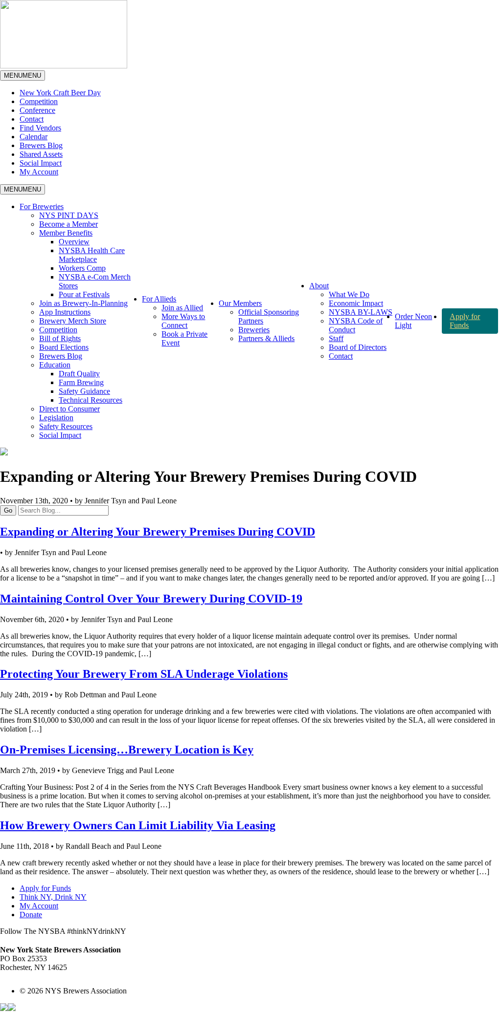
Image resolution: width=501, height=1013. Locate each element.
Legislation (56, 417)
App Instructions (65, 312)
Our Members (240, 303)
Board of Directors (358, 347)
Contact (32, 119)
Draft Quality (79, 373)
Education (54, 365)
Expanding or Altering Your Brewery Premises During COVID (157, 531)
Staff (336, 338)
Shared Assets (41, 154)
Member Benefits (65, 233)
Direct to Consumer (69, 409)
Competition (39, 101)
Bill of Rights (60, 338)
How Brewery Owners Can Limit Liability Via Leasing (137, 825)
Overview (74, 241)
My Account (39, 172)
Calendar (33, 136)
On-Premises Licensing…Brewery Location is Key (126, 749)
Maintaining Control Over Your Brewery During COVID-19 (151, 598)
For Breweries (42, 206)
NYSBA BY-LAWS (360, 312)
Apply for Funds (465, 320)
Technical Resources (90, 400)
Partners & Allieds (266, 338)
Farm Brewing (81, 382)
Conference (37, 110)
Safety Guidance (84, 391)
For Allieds (159, 299)
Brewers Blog (41, 145)
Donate (31, 914)
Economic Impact (356, 303)
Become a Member (68, 224)
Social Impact (41, 163)
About (319, 285)
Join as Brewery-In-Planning (83, 303)
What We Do (349, 294)
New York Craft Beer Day (60, 92)
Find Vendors (40, 128)
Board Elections (64, 347)
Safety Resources (65, 426)
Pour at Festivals (84, 294)
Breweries (254, 329)
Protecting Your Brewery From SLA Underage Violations (144, 674)
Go (8, 510)
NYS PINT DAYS (68, 215)
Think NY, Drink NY (53, 897)
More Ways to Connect (183, 320)
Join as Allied (182, 307)
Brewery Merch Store (72, 321)
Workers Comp (82, 268)
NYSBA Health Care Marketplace (92, 254)
